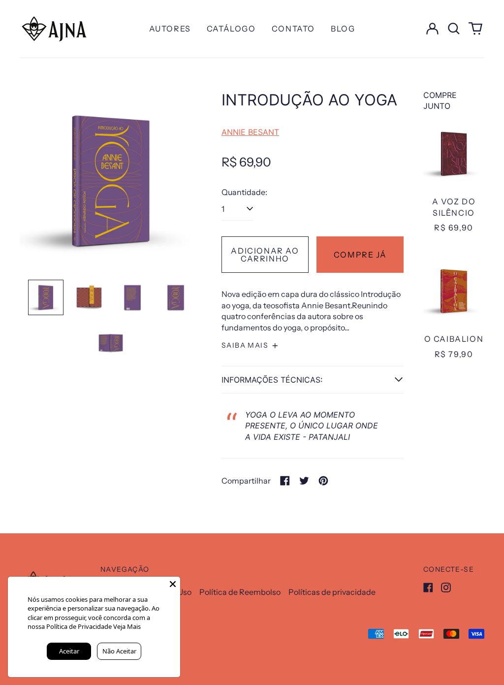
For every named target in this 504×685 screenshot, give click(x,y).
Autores (170, 28)
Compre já (360, 255)
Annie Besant (250, 132)
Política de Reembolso (240, 592)
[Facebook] (428, 587)
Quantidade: (244, 192)
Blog (343, 28)
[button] (454, 28)
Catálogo (231, 28)
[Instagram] (446, 587)
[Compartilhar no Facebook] (285, 481)
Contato (293, 28)
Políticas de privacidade (332, 592)
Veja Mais (127, 626)
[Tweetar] (304, 481)
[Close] (173, 584)
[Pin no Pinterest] (323, 481)
